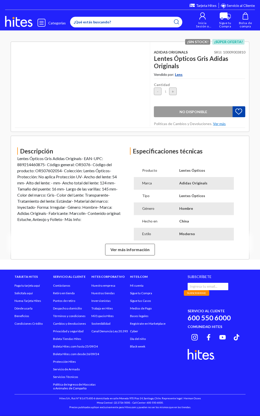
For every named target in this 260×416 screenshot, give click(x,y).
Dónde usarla (23, 308)
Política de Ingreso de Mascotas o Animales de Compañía (74, 386)
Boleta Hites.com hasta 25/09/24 (75, 346)
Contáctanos (61, 285)
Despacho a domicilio (67, 308)
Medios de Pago (141, 308)
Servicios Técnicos (65, 377)
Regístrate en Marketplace (148, 323)
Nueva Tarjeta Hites (27, 301)
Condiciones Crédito (28, 323)
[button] (202, 20)
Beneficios (21, 316)
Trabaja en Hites (102, 308)
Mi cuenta (136, 285)
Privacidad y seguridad (68, 331)
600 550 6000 (209, 318)
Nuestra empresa (103, 285)
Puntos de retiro (64, 301)
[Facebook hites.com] (208, 336)
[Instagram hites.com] (194, 336)
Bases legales (139, 316)
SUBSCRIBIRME (196, 292)
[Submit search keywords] (176, 21)
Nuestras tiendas (103, 293)
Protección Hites (64, 361)
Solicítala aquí (23, 293)
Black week (137, 346)
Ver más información (130, 249)
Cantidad (162, 84)
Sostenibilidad (100, 323)
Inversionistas (101, 301)
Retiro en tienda (64, 293)
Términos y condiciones (69, 316)
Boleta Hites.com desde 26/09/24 (76, 354)
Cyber (134, 331)
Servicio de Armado (66, 369)
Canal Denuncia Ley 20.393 (109, 331)
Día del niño (138, 339)
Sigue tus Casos (140, 301)
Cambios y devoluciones (69, 323)
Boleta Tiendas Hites (67, 339)
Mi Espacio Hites (102, 316)
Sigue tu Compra (141, 293)
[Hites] (18, 21)
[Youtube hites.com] (222, 336)
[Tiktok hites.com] (236, 336)
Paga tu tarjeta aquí (27, 285)
